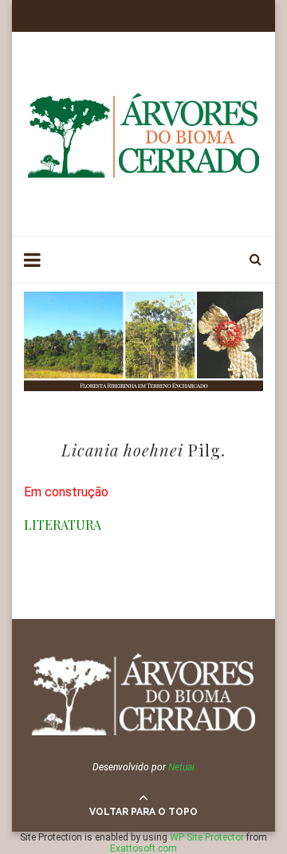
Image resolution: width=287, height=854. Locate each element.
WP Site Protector (207, 837)
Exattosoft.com (143, 848)
